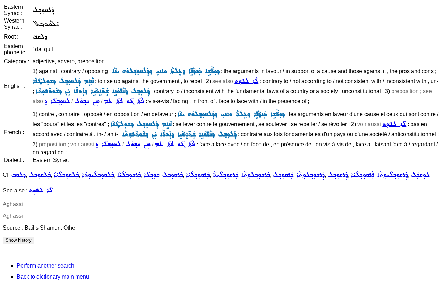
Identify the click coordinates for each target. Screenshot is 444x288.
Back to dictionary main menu (53, 277)
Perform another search (45, 266)
